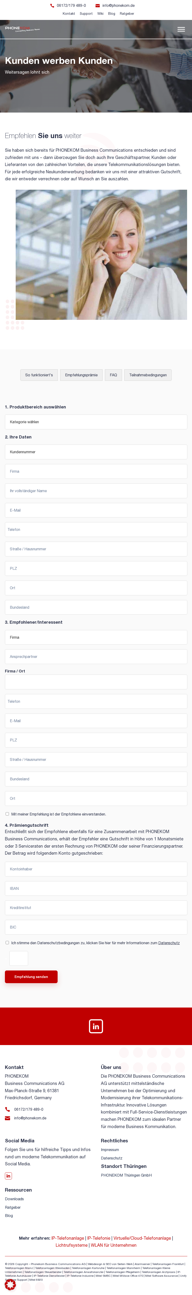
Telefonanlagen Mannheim (124, 1268)
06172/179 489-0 (71, 5)
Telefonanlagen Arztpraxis (158, 1272)
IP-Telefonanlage (68, 1238)
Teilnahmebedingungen (148, 375)
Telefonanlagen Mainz (19, 1268)
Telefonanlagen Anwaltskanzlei (83, 1272)
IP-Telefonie (98, 1238)
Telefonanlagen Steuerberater (43, 1272)
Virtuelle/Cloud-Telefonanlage (142, 1238)
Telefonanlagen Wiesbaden (52, 1268)
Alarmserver (142, 1264)
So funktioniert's (39, 375)
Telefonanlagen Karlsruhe (88, 1268)
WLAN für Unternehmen (114, 1245)
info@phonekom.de (119, 5)
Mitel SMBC (103, 1275)
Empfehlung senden (31, 977)
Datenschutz (169, 943)
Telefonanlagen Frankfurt (168, 1264)
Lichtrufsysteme (72, 1245)
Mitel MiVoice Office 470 (128, 1275)
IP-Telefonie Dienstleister (49, 1275)
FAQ (113, 375)
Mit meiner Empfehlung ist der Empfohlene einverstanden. (58, 814)
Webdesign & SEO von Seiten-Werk (110, 1264)
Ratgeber (127, 13)
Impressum (110, 1150)
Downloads (14, 1199)
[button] (10, 1284)
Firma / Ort (15, 671)
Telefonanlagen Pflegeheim (123, 1272)
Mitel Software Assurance (161, 1275)
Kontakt (69, 13)
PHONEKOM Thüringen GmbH (126, 1175)
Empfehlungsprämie (81, 375)
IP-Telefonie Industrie (80, 1275)
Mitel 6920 (36, 1279)
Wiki (100, 13)
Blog (111, 13)
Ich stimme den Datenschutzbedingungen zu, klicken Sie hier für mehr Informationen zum (95, 943)
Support (86, 13)
